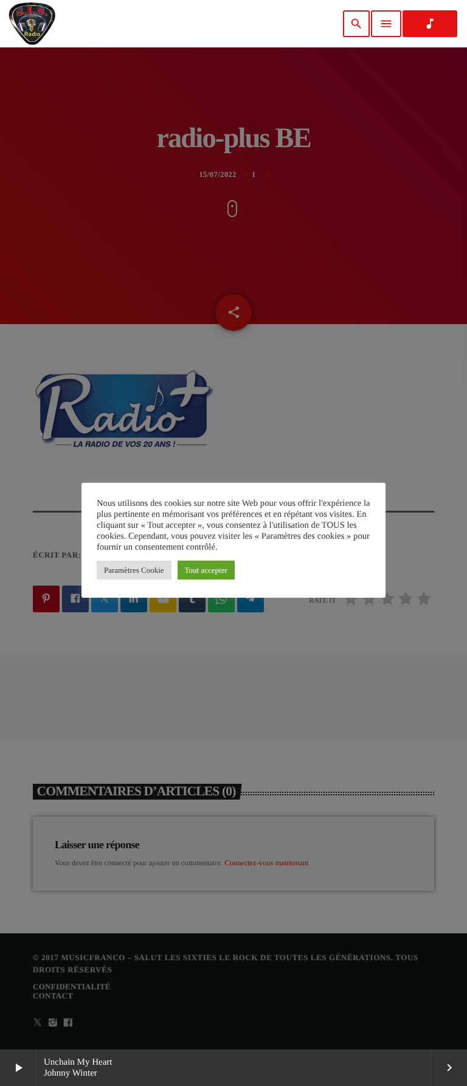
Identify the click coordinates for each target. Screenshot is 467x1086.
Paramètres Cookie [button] (134, 570)
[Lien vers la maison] (32, 23)
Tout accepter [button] (206, 570)
